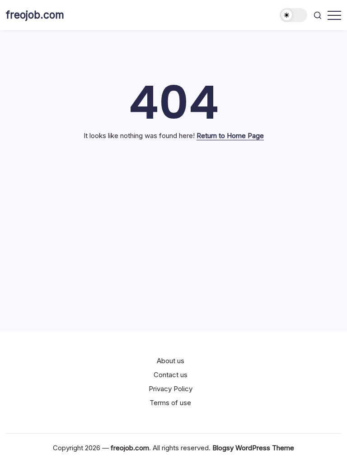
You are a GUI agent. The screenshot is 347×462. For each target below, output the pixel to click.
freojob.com (35, 15)
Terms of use (170, 402)
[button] (293, 15)
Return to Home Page (230, 135)
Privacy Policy (170, 388)
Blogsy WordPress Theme (253, 448)
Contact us (171, 374)
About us (170, 360)
